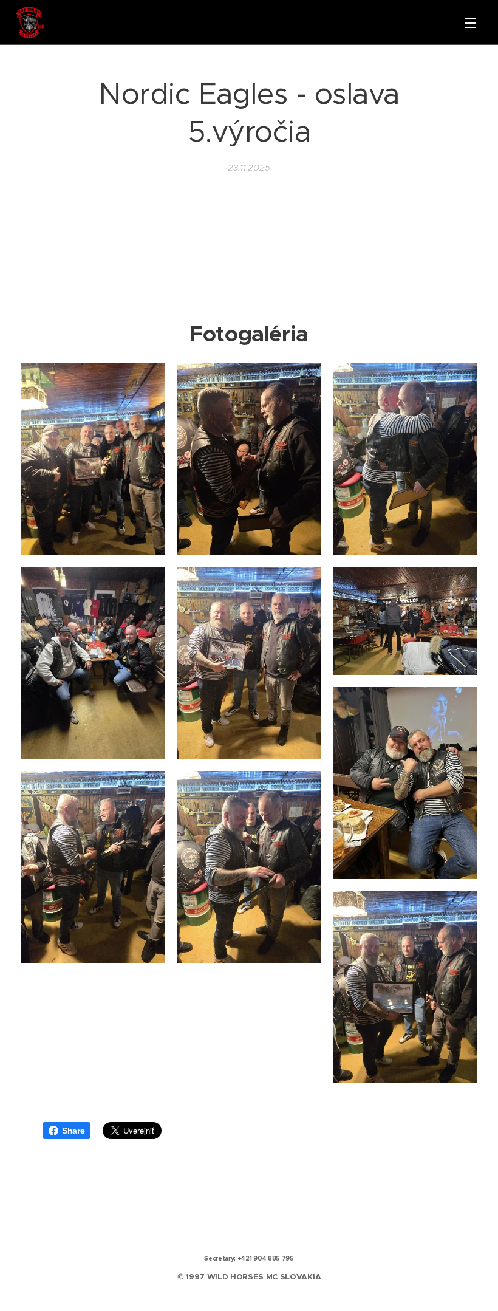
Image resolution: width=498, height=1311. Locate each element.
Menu (471, 22)
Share (73, 1130)
